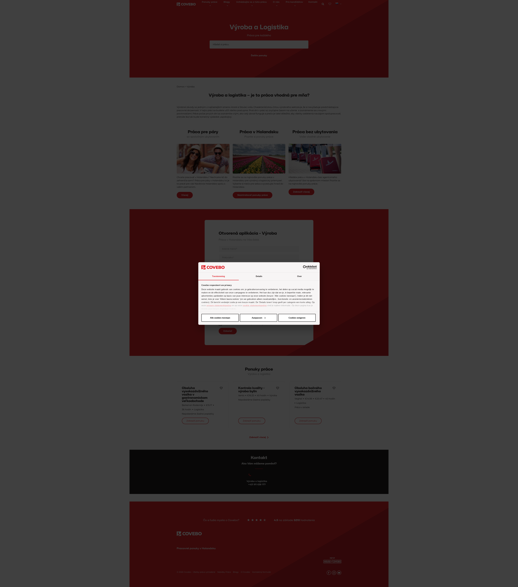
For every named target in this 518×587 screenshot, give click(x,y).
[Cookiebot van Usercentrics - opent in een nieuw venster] (305, 267)
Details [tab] (259, 276)
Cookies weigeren (297, 317)
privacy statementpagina (219, 305)
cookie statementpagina (255, 305)
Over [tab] (299, 276)
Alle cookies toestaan (220, 317)
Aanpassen (257, 317)
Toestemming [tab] (218, 276)
